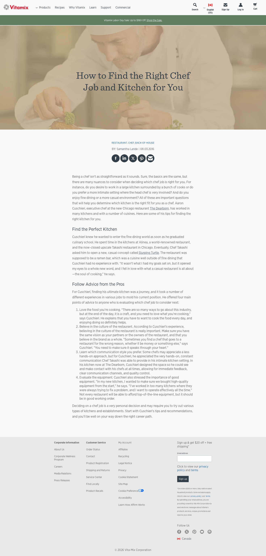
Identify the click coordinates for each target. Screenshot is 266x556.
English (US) (210, 11)
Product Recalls (94, 490)
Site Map (123, 484)
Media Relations (62, 473)
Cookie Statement (128, 477)
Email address (182, 453)
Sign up (183, 479)
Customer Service (96, 442)
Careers (58, 466)
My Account (125, 442)
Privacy (122, 470)
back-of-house (144, 142)
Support (106, 7)
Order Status (93, 449)
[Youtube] (202, 532)
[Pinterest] (194, 532)
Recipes (60, 7)
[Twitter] (187, 532)
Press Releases (62, 480)
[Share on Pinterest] (142, 158)
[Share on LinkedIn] (124, 158)
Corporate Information (66, 442)
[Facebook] (179, 532)
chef (131, 142)
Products (44, 7)
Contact (90, 456)
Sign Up (225, 9)
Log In (241, 9)
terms (194, 470)
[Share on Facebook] (116, 158)
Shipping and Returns (98, 470)
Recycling (123, 456)
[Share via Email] (150, 158)
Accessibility (125, 497)
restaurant (119, 142)
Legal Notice (125, 463)
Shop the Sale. (154, 20)
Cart (255, 8)
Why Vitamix (77, 7)
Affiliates (123, 449)
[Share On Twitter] (133, 158)
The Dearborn (159, 208)
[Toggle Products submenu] (37, 7)
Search (195, 9)
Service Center (94, 477)
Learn (92, 7)
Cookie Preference (128, 490)
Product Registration (97, 463)
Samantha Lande (127, 149)
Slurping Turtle (149, 252)
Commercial (122, 7)
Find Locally (92, 484)
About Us (59, 449)
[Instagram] (210, 532)
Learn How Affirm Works (131, 504)
